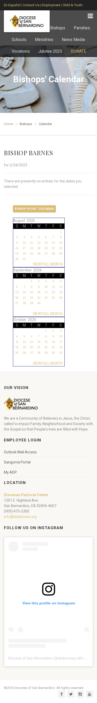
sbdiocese (66, 658)
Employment (51, 5)
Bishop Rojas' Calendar (34, 208)
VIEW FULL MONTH (48, 264)
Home (8, 124)
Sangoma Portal (17, 462)
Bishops (57, 27)
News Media (73, 39)
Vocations (21, 51)
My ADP (10, 472)
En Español (12, 5)
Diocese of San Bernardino (30, 658)
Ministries (44, 39)
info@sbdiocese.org (20, 517)
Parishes (82, 27)
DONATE (78, 51)
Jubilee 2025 (50, 51)
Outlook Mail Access (20, 452)
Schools (19, 39)
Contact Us (31, 5)
